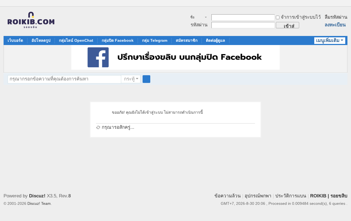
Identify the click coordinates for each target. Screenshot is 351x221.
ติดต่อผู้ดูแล (215, 40)
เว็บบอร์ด (15, 40)
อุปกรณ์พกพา (258, 195)
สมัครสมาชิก (186, 40)
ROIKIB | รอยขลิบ (328, 195)
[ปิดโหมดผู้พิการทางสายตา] (339, 3)
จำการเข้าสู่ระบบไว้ (301, 17)
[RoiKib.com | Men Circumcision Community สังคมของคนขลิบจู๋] (31, 21)
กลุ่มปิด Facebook (118, 40)
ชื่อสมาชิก (195, 17)
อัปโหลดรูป (41, 40)
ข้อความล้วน (227, 195)
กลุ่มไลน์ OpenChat (76, 40)
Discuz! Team (39, 203)
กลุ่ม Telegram (154, 40)
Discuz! (37, 195)
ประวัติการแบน (290, 195)
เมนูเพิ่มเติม (327, 40)
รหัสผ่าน (199, 24)
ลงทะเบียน (335, 24)
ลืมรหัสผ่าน (336, 17)
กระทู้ (129, 79)
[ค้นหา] (146, 79)
